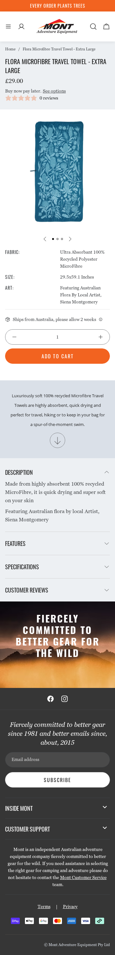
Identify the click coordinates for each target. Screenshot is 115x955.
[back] (45, 239)
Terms (44, 906)
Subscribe (57, 780)
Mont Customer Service (83, 877)
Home (10, 49)
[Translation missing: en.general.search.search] (93, 26)
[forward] (70, 239)
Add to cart (58, 356)
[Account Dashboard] (21, 26)
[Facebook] (50, 699)
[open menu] (8, 26)
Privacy (70, 906)
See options (54, 91)
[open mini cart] (106, 26)
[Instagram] (64, 699)
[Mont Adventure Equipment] (57, 26)
